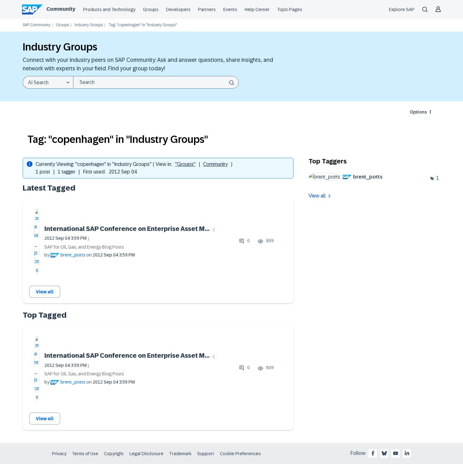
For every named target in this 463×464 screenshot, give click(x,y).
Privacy (59, 453)
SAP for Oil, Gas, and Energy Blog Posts (84, 247)
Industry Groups (89, 25)
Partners (207, 9)
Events (230, 9)
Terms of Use (85, 453)
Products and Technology (109, 9)
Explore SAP (401, 9)
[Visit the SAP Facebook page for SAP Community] (372, 453)
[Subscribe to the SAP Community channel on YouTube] (395, 453)
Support (205, 453)
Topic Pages (289, 9)
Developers (178, 9)
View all (45, 291)
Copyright (114, 453)
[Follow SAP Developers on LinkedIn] (406, 453)
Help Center (257, 9)
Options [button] (418, 112)
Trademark (180, 453)
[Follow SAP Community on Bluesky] (384, 453)
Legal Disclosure (146, 453)
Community (60, 9)
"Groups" (185, 164)
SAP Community (36, 25)
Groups (150, 9)
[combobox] (156, 82)
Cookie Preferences (240, 453)
